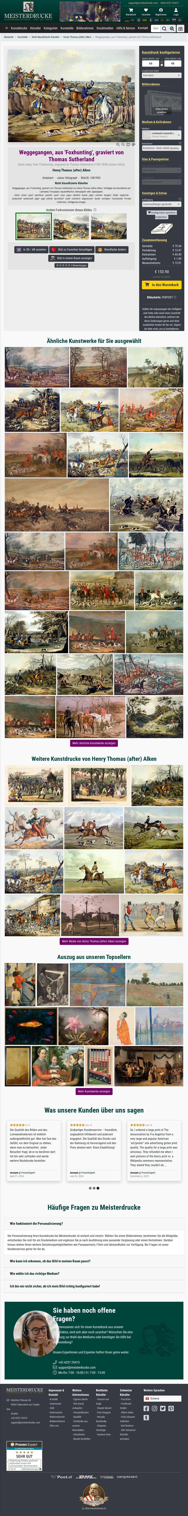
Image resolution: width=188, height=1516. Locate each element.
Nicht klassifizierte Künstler (45, 37)
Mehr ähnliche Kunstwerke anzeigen (94, 743)
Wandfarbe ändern (114, 249)
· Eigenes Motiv (80, 1399)
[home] (7, 28)
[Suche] (164, 28)
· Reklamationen (57, 1421)
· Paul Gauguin (103, 1412)
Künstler (35, 28)
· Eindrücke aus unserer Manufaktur (80, 1426)
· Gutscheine (78, 1434)
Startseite (9, 37)
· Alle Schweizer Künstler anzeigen (128, 1434)
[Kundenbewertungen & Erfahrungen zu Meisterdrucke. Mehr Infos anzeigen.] (24, 1456)
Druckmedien (105, 28)
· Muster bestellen (81, 1438)
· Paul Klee (125, 1399)
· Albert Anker (126, 1412)
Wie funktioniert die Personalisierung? (36, 1223)
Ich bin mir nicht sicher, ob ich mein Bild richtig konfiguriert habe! (55, 1286)
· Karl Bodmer (127, 1425)
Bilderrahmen (85, 28)
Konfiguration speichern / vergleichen (164, 214)
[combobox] (162, 75)
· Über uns (54, 1425)
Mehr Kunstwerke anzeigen (94, 1091)
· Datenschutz (55, 1412)
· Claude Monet (103, 1408)
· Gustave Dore (103, 1434)
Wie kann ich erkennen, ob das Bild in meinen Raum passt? (50, 1261)
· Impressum (55, 1403)
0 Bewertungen (79, 265)
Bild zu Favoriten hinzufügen (74, 249)
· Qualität (76, 1416)
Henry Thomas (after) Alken (77, 37)
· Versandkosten (80, 1412)
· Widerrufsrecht (57, 1416)
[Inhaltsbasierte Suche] (172, 28)
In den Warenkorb (164, 285)
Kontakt (143, 28)
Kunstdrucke (19, 28)
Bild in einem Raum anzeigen (73, 258)
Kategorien (51, 28)
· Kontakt (53, 1399)
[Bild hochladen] (180, 28)
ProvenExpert (28, 1172)
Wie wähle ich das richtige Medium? (34, 1273)
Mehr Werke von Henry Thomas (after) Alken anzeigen (94, 941)
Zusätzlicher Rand (150, 70)
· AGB (51, 1408)
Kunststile (67, 28)
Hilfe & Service (125, 28)
